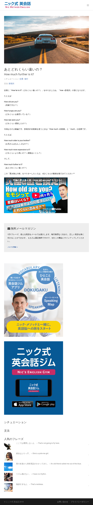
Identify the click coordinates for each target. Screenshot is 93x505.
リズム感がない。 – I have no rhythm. (31, 474)
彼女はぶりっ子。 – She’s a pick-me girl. (32, 453)
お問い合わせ (62, 501)
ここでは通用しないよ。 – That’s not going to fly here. (38, 443)
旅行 (26, 79)
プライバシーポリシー (80, 501)
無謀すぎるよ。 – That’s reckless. (29, 484)
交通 (21, 79)
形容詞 (11, 83)
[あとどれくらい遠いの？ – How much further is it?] (46, 39)
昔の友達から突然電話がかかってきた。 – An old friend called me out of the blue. (48, 464)
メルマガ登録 (11, 247)
